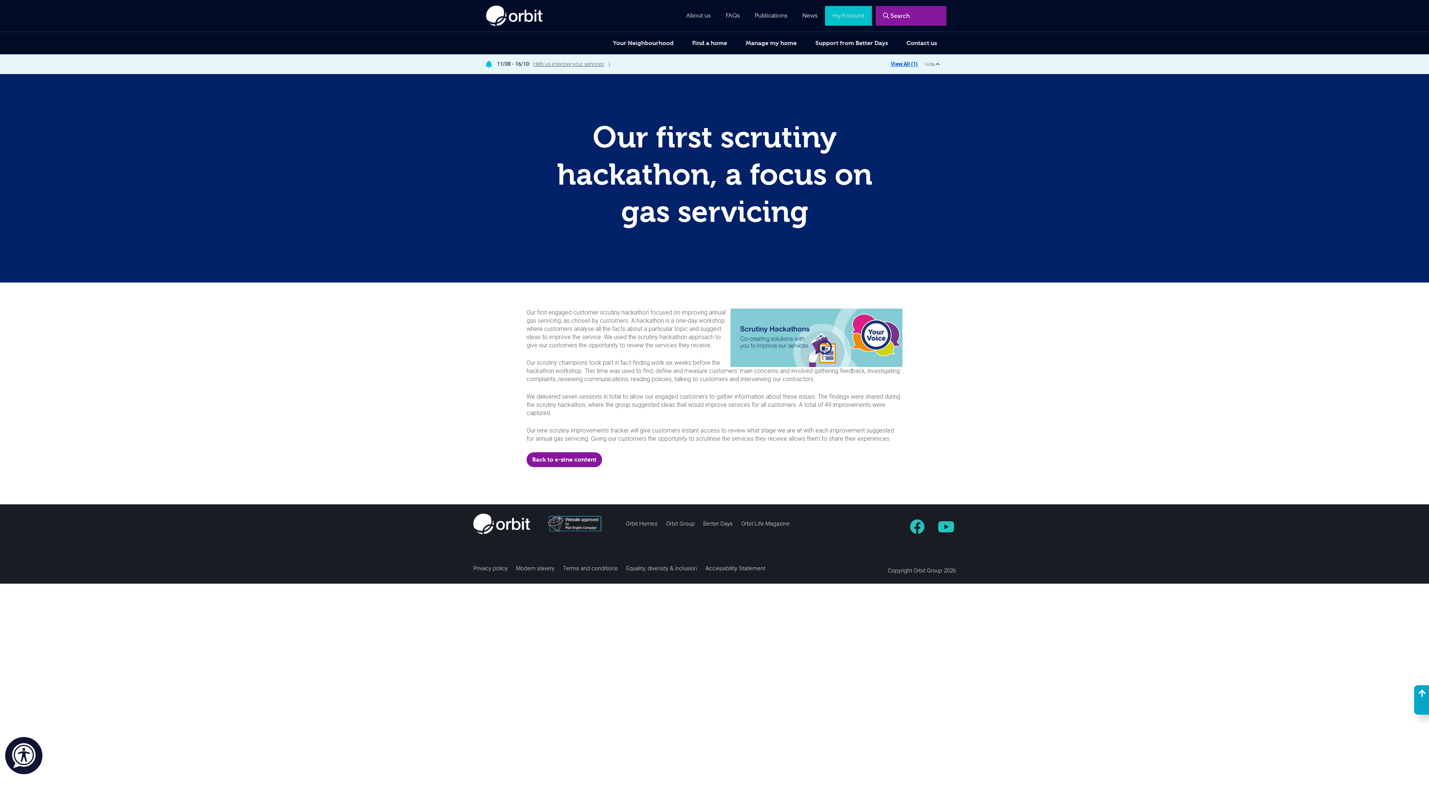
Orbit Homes (642, 524)
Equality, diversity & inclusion (661, 568)
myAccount (848, 15)
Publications (771, 15)
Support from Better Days (851, 43)
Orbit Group (680, 524)
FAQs (733, 15)
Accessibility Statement (735, 568)
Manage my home (771, 43)
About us (698, 15)
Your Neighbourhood (643, 43)
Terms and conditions (590, 568)
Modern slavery (535, 568)
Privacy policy (490, 568)
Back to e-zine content (564, 459)
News (810, 15)
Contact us (922, 43)
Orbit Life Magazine (765, 524)
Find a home (709, 43)
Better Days (718, 524)
